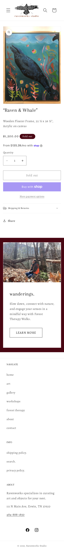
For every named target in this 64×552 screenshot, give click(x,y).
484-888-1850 (16, 515)
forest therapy (16, 410)
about (10, 419)
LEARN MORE (26, 332)
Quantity (8, 152)
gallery (11, 392)
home (10, 375)
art (8, 384)
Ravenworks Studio (36, 545)
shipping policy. (17, 453)
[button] (8, 10)
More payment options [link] (32, 196)
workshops (14, 401)
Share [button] (11, 221)
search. (11, 461)
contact (11, 428)
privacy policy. (16, 470)
